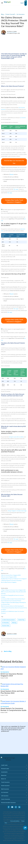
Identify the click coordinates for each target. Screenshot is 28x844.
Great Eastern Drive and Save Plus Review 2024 (12, 692)
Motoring (14, 622)
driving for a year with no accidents (16, 437)
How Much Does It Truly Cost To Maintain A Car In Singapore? (14, 578)
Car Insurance (20, 14)
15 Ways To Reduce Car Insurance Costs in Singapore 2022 (13, 590)
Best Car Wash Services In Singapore (8, 582)
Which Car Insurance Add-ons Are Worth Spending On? (12, 606)
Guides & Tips (21, 619)
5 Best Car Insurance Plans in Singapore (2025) (11, 575)
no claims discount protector (8, 619)
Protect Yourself (10, 14)
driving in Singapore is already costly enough (17, 510)
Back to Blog (7, 651)
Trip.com (11, 174)
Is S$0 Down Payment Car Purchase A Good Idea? (11, 580)
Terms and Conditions (14, 821)
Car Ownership (5, 622)
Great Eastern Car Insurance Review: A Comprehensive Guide (13, 709)
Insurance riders (5, 625)
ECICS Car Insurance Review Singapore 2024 (12, 675)
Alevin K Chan (12, 31)
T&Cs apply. (15, 189)
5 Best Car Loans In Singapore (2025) (9, 577)
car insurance (23, 117)
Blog (2, 14)
